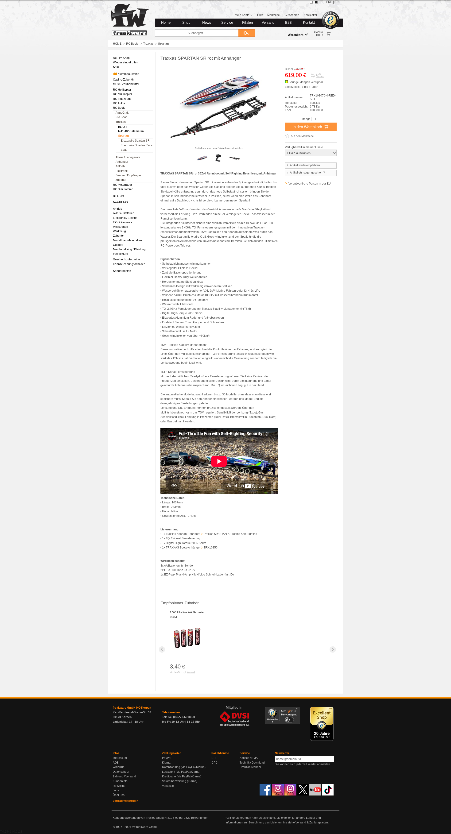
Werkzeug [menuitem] (119, 231)
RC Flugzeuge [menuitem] (122, 98)
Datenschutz (121, 771)
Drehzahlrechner (250, 767)
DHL (214, 758)
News (206, 22)
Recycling (119, 786)
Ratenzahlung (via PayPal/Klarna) (184, 767)
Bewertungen (199, 817)
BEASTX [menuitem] (118, 196)
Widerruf (118, 767)
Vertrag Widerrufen (125, 801)
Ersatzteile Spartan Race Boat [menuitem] (136, 147)
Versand (268, 22)
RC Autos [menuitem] (119, 103)
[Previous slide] (162, 649)
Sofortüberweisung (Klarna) (179, 781)
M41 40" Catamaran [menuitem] (131, 131)
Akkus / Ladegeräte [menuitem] (128, 157)
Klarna (166, 762)
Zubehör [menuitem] (121, 179)
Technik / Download (252, 762)
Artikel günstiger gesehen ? (307, 172)
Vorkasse (168, 786)
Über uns (118, 795)
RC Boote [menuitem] (119, 107)
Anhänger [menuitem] (122, 161)
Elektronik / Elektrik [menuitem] (125, 218)
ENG (329, 2)
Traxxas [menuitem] (121, 122)
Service (227, 22)
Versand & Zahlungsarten (311, 822)
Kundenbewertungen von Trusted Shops (138, 817)
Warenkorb (295, 35)
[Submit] (246, 33)
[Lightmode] (311, 2)
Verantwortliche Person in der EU (309, 183)
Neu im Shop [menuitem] (121, 58)
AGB (116, 762)
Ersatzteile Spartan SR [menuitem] (135, 140)
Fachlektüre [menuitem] (120, 253)
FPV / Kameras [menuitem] (122, 222)
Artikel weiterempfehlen (305, 165)
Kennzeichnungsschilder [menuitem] (129, 264)
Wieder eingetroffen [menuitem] (125, 62)
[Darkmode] (316, 2)
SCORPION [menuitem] (120, 202)
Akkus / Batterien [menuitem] (123, 213)
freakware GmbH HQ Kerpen (132, 707)
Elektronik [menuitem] (122, 171)
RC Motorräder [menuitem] (122, 184)
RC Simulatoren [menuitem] (123, 189)
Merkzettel (273, 15)
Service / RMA (249, 758)
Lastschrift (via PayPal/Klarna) (181, 771)
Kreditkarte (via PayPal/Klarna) (181, 776)
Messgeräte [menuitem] (120, 226)
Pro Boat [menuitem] (121, 117)
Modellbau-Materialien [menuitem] (127, 240)
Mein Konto (242, 15)
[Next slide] (333, 649)
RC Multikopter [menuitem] (122, 94)
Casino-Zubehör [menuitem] (123, 79)
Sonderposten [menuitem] (122, 271)
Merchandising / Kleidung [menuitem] (129, 249)
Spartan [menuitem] (123, 135)
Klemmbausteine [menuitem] (128, 74)
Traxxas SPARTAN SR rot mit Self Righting (230, 534)
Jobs (116, 790)
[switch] (289, 719)
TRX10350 (210, 547)
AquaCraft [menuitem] (122, 112)
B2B (288, 22)
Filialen (247, 22)
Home (166, 22)
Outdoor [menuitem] (118, 245)
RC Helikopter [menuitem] (122, 89)
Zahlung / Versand (124, 776)
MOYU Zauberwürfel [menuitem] (126, 84)
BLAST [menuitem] (122, 126)
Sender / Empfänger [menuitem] (128, 175)
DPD (214, 762)
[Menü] (297, 709)
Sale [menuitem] (116, 67)
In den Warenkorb (308, 127)
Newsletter (310, 15)
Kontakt (309, 22)
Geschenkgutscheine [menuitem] (126, 259)
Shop (186, 22)
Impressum (120, 758)
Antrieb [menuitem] (120, 166)
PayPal (166, 758)
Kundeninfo (120, 781)
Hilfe (260, 15)
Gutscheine (292, 15)
